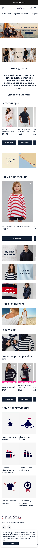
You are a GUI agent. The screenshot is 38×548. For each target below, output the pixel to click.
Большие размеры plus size (17, 357)
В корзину (9, 143)
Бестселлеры (10, 102)
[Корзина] (35, 8)
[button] (9, 117)
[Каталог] (3, 8)
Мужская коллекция (21, 14)
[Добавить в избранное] (30, 183)
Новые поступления (14, 176)
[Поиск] (31, 8)
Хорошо (11, 544)
